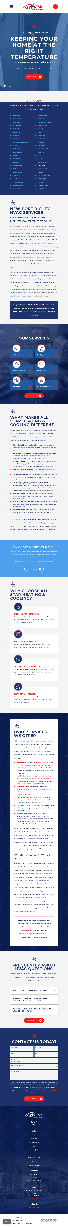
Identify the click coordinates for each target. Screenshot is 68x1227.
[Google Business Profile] (38, 1207)
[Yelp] (34, 1207)
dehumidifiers (35, 789)
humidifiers (26, 789)
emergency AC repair (31, 765)
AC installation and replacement (42, 763)
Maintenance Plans (34, 1158)
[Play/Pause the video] (5, 86)
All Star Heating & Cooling (18, 226)
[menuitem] (12, 1223)
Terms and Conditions (34, 1165)
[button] (10, 86)
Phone (12, 1053)
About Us (34, 1139)
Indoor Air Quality (34, 1150)
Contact (34, 1161)
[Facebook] (30, 1207)
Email (36, 1053)
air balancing (44, 789)
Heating (34, 1146)
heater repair (33, 779)
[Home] (33, 7)
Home (34, 1135)
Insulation (34, 1154)
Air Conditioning (34, 1142)
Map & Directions (34, 1183)
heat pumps (21, 781)
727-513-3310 (34, 1125)
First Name (14, 1047)
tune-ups (42, 765)
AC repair (21, 765)
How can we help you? (17, 1071)
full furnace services (34, 781)
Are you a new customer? (17, 1065)
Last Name (38, 1047)
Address (13, 1059)
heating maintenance (44, 779)
